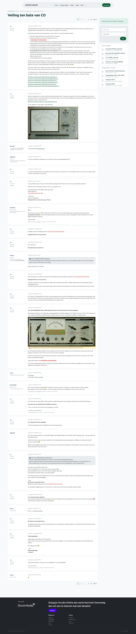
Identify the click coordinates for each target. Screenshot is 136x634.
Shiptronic (12, 157)
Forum (56, 5)
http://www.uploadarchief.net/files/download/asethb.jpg (42, 84)
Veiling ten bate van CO (38, 11)
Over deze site (72, 619)
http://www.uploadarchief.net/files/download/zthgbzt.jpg (42, 80)
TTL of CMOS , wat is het (112, 57)
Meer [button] (82, 5)
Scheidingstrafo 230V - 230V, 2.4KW (115, 75)
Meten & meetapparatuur (26, 11)
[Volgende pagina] (88, 19)
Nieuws (72, 5)
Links (49, 623)
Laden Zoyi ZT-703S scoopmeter (114, 49)
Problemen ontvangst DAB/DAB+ (114, 62)
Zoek (123, 38)
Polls (70, 621)
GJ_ (11, 26)
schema (32, 375)
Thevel (11, 508)
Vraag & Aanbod (64, 5)
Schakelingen (51, 619)
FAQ (70, 347)
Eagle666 (12, 433)
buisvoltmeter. (41, 148)
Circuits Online (11, 11)
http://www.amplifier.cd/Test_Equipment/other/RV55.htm (42, 101)
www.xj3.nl (12, 29)
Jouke (11, 373)
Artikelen (50, 617)
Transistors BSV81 (110, 84)
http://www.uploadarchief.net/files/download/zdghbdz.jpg (42, 77)
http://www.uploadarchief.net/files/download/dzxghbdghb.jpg (43, 86)
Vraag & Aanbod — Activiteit (108, 67)
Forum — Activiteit (106, 45)
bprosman (12, 207)
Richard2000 (13, 385)
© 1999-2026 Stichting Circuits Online (16, 631)
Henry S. (12, 255)
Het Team (71, 617)
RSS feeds (71, 623)
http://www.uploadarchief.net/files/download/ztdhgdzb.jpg (43, 82)
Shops (77, 5)
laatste (95, 19)
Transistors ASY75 (110, 79)
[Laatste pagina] (91, 19)
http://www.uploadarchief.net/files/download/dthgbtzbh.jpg (43, 78)
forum (63, 435)
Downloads (50, 621)
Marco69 (12, 146)
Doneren (52, 610)
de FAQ (121, 21)
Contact (50, 624)
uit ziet (41, 377)
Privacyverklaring (124, 631)
